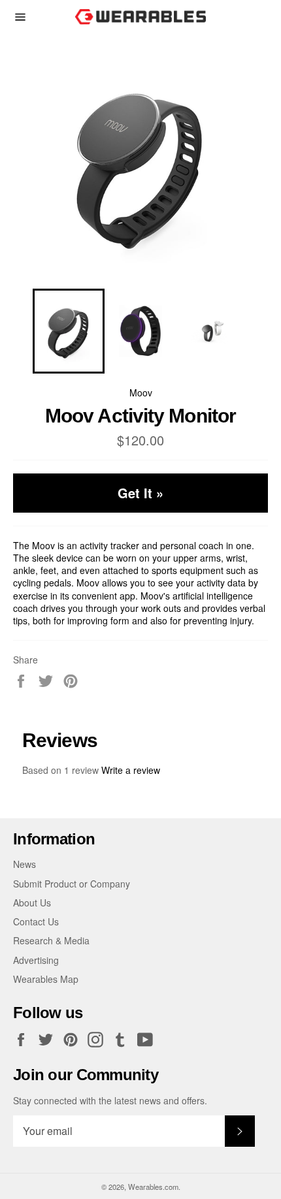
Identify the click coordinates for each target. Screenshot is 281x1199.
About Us (32, 902)
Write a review (130, 769)
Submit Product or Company (71, 883)
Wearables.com (153, 1186)
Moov (140, 392)
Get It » (140, 492)
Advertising (36, 960)
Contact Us (36, 921)
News (24, 864)
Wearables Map (45, 978)
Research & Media (51, 940)
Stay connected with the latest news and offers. (110, 1101)
